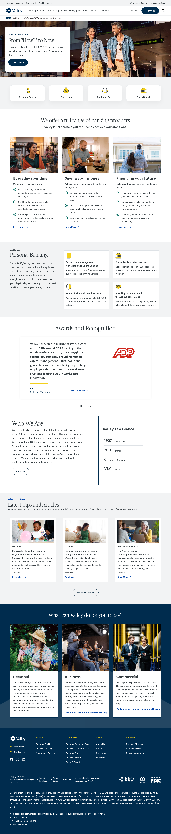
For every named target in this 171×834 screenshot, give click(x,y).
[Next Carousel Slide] (159, 368)
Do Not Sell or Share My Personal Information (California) (87, 779)
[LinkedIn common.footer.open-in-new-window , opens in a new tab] (23, 759)
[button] (88, 406)
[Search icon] (163, 10)
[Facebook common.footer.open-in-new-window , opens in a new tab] (11, 759)
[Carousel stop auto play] (81, 406)
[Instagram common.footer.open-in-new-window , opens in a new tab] (17, 759)
